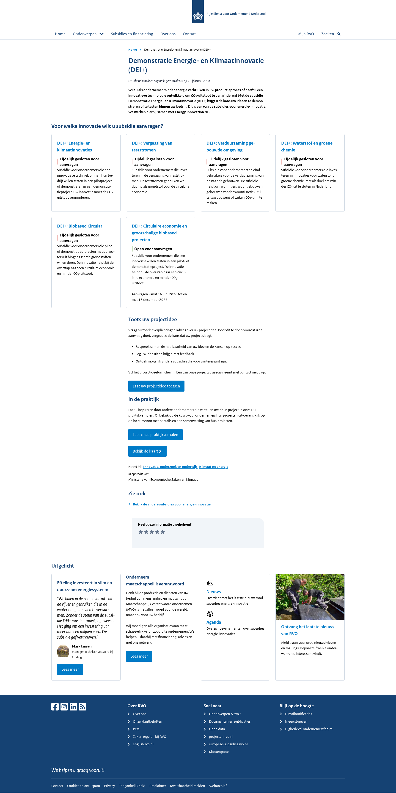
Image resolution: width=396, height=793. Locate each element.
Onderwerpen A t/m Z (225, 714)
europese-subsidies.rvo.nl (228, 744)
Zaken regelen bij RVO (149, 736)
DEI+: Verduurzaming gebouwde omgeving (230, 146)
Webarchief (218, 786)
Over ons (168, 33)
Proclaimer (157, 786)
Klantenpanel (219, 751)
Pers (136, 729)
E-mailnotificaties (298, 714)
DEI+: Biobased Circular (79, 226)
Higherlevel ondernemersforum (309, 729)
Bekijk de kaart (145, 451)
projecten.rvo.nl (221, 736)
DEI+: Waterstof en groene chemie (307, 146)
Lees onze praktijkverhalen (155, 434)
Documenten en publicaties (229, 721)
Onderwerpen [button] (85, 33)
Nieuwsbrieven (296, 721)
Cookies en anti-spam (83, 786)
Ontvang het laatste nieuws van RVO (307, 630)
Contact (189, 33)
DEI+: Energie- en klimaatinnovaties (74, 146)
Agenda (213, 622)
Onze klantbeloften (147, 721)
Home (60, 33)
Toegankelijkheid (132, 786)
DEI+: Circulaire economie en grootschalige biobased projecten (159, 233)
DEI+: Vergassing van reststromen (152, 146)
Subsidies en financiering (132, 33)
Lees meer (70, 669)
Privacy (109, 786)
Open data (217, 729)
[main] (198, 367)
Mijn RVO (306, 33)
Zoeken (327, 33)
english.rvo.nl (143, 744)
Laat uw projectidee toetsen (156, 386)
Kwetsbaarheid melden (187, 786)
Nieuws (213, 592)
